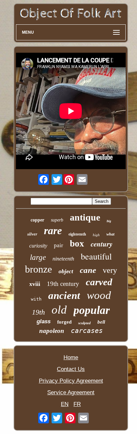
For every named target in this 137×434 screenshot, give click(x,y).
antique (85, 217)
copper (37, 220)
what (110, 234)
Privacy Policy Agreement (71, 381)
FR (77, 404)
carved (99, 282)
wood (99, 295)
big (109, 221)
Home (71, 357)
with (36, 299)
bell (101, 322)
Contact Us (71, 369)
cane (88, 270)
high (96, 235)
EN (64, 404)
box (77, 244)
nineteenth (63, 259)
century (101, 244)
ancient (64, 295)
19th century (63, 283)
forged (64, 322)
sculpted (84, 323)
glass (44, 321)
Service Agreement (70, 392)
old (59, 309)
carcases (87, 331)
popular (91, 310)
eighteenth (77, 234)
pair (58, 245)
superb (57, 220)
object (66, 271)
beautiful (96, 256)
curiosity (38, 246)
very (110, 270)
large (38, 257)
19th (38, 312)
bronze (38, 269)
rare (53, 231)
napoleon (51, 330)
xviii (34, 284)
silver (32, 234)
